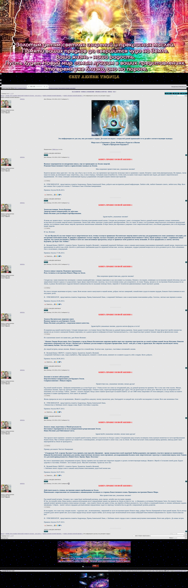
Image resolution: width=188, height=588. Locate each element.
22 (68, 202)
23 (68, 264)
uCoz (185, 570)
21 (68, 157)
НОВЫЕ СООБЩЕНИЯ (87, 91)
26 (68, 420)
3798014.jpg (55, 149)
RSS (114, 91)
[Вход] (1, 83)
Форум (2, 95)
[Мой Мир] (59, 195)
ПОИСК (110, 91)
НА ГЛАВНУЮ (76, 91)
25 (68, 370)
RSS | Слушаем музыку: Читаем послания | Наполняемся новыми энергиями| (45, 88)
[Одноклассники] (56, 195)
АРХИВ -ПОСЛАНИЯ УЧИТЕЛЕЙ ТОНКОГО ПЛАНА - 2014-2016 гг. (23, 95)
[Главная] (1, 74)
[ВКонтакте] (55, 195)
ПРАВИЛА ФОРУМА (101, 91)
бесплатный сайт (178, 570)
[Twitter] (58, 195)
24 (68, 312)
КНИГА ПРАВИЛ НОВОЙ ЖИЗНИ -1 (52, 95)
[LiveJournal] (61, 195)
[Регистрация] (1, 80)
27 (68, 483)
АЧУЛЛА (22, 99)
